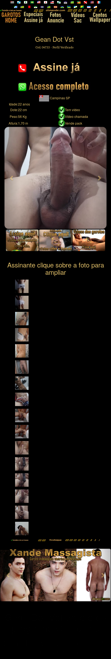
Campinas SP (60, 97)
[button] (11, 177)
